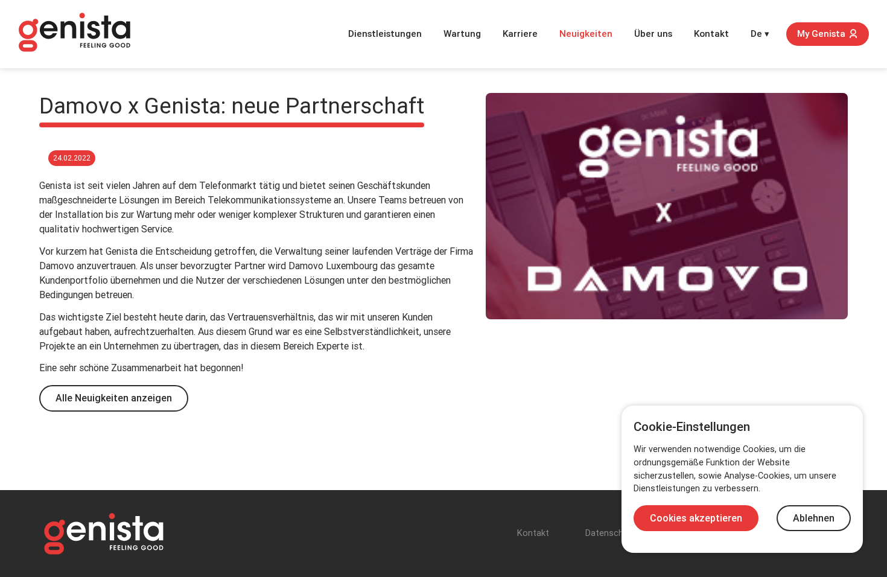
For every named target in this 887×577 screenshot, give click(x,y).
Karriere (520, 33)
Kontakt (711, 33)
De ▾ (760, 33)
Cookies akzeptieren (696, 518)
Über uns (653, 33)
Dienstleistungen (385, 33)
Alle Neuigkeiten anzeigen (114, 398)
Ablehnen (814, 518)
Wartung (462, 33)
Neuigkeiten (585, 33)
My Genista (821, 33)
